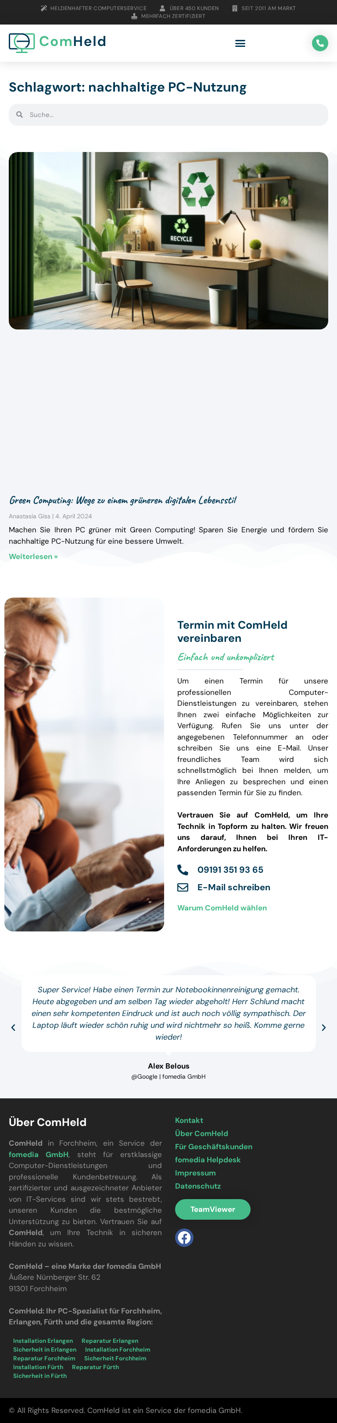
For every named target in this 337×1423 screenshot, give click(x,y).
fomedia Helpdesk (208, 1159)
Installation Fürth (38, 1367)
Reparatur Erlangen (110, 1341)
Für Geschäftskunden (213, 1146)
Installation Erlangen (43, 1341)
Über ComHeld (201, 1133)
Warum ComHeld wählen (222, 908)
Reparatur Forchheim (44, 1358)
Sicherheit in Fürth (40, 1376)
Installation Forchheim (118, 1349)
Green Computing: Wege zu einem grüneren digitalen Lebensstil (122, 500)
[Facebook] (184, 1237)
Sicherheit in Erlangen (44, 1349)
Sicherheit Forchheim (115, 1358)
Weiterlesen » (33, 556)
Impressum (195, 1172)
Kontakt (189, 1120)
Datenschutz (198, 1186)
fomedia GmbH (38, 1154)
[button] (240, 43)
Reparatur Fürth (95, 1367)
